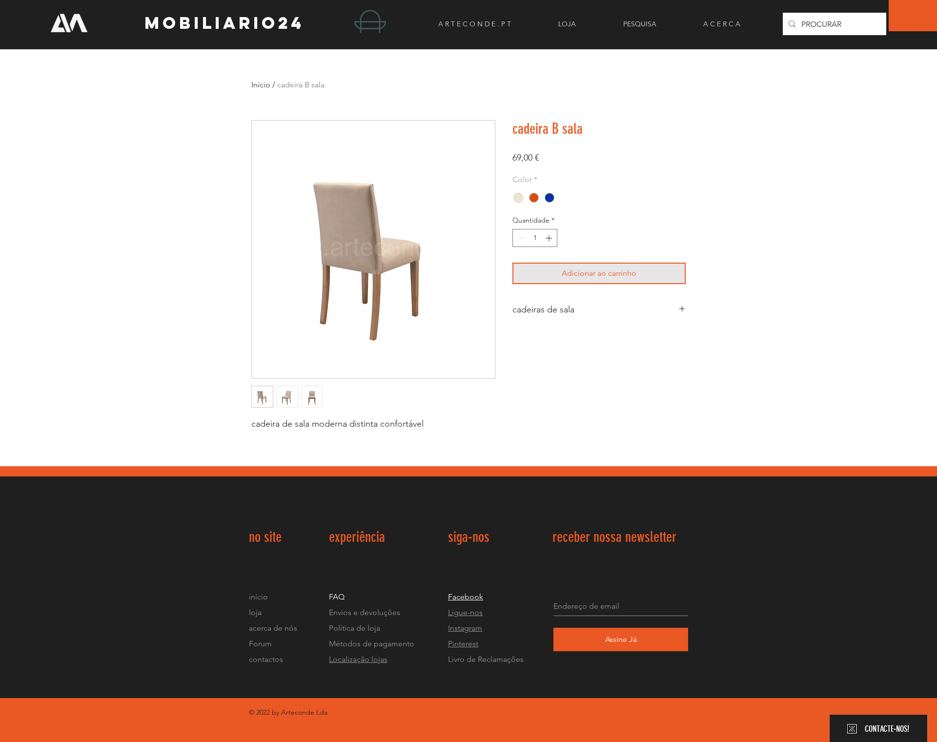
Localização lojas (358, 659)
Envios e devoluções (364, 612)
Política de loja (355, 628)
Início (260, 84)
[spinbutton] (535, 238)
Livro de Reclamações (486, 659)
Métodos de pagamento (371, 643)
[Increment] (550, 238)
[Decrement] (520, 238)
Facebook (465, 596)
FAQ (337, 596)
